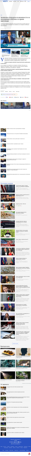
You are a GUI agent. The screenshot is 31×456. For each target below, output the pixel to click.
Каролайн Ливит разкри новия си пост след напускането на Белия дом (18, 174)
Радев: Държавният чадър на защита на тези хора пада (23, 277)
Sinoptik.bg (10, 447)
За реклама (6, 450)
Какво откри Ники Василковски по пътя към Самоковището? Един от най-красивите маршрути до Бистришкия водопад (18, 397)
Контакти (27, 450)
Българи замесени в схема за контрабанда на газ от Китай (21, 222)
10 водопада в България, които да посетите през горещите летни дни (23, 380)
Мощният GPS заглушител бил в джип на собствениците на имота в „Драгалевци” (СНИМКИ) (18, 428)
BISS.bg (29, 446)
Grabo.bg (14, 447)
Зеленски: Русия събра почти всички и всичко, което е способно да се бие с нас (4, 106)
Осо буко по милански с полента (5, 356)
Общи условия (11, 450)
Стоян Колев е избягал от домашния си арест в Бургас (15, 432)
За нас (3, 450)
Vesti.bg (5, 1)
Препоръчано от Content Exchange (26, 383)
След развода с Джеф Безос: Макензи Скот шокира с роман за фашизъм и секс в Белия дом (22, 249)
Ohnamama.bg (6, 447)
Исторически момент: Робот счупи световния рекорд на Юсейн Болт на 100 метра (18, 164)
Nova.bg (16, 446)
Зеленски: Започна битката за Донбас (26, 107)
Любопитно (22, 1)
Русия (14, 91)
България (14, 1)
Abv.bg (1, 446)
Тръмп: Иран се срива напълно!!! (22, 239)
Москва (10, 91)
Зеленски (2, 91)
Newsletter (11, 97)
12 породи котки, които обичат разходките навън (15, 386)
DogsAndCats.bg (20, 446)
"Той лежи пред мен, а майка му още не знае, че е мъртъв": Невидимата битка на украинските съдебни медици (22, 333)
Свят (18, 1)
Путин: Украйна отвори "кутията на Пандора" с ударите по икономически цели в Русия (16, 159)
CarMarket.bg (25, 446)
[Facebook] (15, 451)
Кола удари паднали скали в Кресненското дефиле (21, 213)
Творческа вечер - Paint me (21, 203)
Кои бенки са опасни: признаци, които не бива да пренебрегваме (17, 407)
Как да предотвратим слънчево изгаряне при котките (16, 391)
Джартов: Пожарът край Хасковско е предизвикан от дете (23, 195)
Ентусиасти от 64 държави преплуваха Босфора (14, 402)
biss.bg (7, 150)
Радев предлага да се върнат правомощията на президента (21, 305)
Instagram (27, 97)
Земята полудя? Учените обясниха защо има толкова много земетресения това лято (22, 323)
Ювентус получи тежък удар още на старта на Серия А (16, 417)
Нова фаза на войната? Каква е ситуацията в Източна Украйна (19, 106)
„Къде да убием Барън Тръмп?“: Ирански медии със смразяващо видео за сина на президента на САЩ (23, 286)
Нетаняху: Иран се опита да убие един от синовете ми (16, 138)
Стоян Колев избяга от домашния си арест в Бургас (15, 143)
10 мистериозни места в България (6, 379)
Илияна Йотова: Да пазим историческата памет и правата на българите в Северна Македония (17, 169)
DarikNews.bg (12, 446)
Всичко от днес (15, 343)
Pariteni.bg (17, 447)
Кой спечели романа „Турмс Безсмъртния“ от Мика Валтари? (23, 357)
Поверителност (16, 450)
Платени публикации (22, 450)
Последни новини (7, 183)
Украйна (6, 91)
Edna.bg (21, 447)
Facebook (22, 97)
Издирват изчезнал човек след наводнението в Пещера (16, 128)
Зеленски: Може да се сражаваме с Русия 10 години (12, 107)
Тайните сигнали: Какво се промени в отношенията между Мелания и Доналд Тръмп (22, 295)
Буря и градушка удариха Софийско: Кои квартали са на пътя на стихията (23, 268)
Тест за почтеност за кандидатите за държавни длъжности (22, 314)
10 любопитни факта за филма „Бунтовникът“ (5, 368)
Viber (7, 97)
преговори (17, 91)
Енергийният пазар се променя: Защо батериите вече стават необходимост (17, 149)
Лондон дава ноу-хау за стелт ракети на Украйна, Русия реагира (17, 133)
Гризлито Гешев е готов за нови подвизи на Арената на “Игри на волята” (22, 231)
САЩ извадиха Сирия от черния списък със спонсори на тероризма (22, 186)
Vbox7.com (4, 446)
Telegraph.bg (25, 447)
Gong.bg (8, 446)
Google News (17, 97)
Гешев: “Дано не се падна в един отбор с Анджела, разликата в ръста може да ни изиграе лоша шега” (18, 412)
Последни (10, 1)
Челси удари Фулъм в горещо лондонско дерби (14, 422)
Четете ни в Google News (16, 443)
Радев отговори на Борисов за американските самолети (21, 259)
